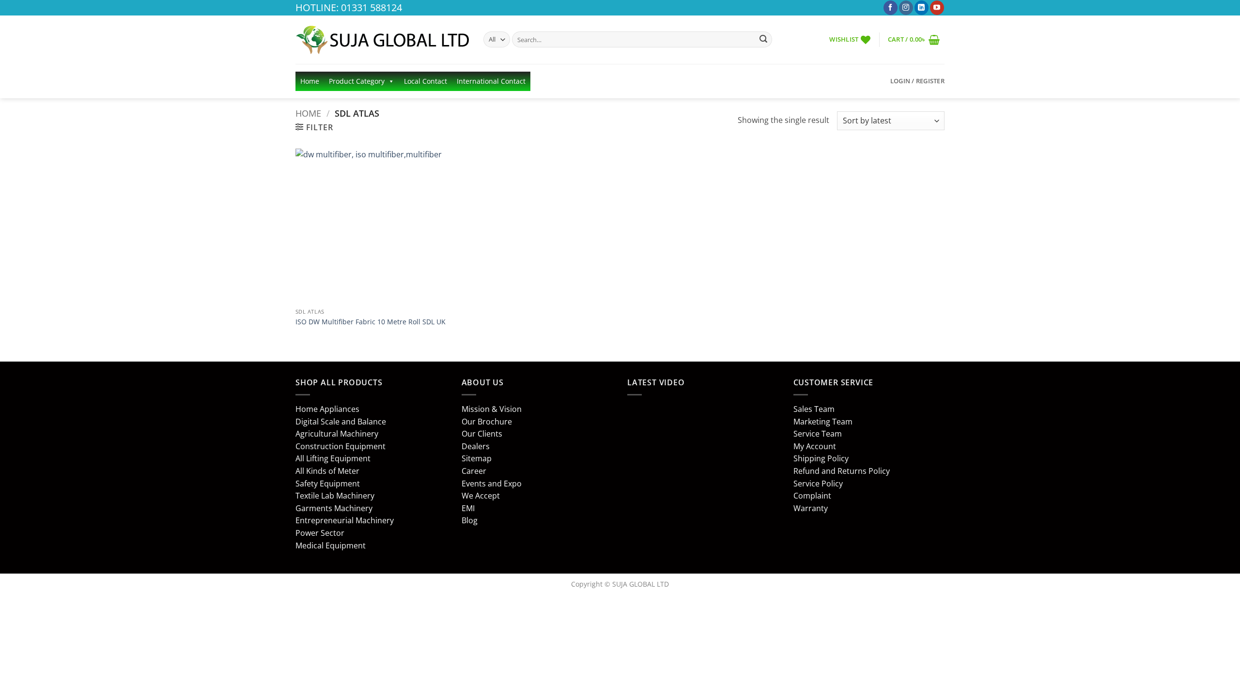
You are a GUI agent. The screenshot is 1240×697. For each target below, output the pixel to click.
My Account (814, 446)
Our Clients (482, 433)
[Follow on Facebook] (891, 7)
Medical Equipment (330, 545)
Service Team (817, 433)
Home (309, 81)
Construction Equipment (340, 446)
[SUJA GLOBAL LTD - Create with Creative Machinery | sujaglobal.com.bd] (382, 40)
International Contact (491, 81)
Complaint (812, 495)
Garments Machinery (333, 508)
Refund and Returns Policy (841, 471)
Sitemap (477, 458)
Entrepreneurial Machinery (344, 520)
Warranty (810, 508)
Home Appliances (327, 409)
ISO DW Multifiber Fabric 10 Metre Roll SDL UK (370, 322)
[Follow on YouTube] (937, 7)
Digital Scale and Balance (340, 421)
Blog (470, 520)
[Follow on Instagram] (906, 7)
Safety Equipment (327, 483)
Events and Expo (492, 483)
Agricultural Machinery (336, 433)
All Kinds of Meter (327, 471)
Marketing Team (822, 421)
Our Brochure (487, 421)
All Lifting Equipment (333, 458)
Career (474, 471)
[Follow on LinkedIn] (921, 7)
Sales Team (814, 409)
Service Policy (818, 483)
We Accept (481, 495)
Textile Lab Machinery (334, 495)
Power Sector (319, 533)
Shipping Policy (821, 458)
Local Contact (425, 81)
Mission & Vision (492, 409)
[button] (914, 39)
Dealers (476, 446)
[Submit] (763, 39)
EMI (468, 508)
